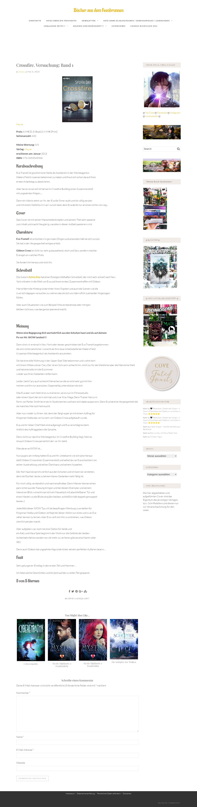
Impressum (70, 793)
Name (20, 736)
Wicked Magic (156, 437)
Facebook (162, 112)
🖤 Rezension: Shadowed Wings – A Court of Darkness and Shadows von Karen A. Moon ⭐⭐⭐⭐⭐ (162, 411)
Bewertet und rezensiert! (77, 598)
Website (20, 762)
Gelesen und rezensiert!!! (88, 26)
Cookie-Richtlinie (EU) (144, 26)
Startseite (35, 21)
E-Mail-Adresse (25, 749)
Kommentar (23, 692)
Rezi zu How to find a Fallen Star (163, 433)
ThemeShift (174, 803)
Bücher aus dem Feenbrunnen (98, 10)
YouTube (150, 112)
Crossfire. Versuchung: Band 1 (44, 65)
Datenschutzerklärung (86, 793)
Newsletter (89, 21)
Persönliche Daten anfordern (109, 793)
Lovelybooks (151, 116)
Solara (21, 72)
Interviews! (119, 26)
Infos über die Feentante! (61, 21)
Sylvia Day (34, 276)
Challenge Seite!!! (54, 26)
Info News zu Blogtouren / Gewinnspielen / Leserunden (136, 21)
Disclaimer (127, 793)
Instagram (175, 112)
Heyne (19, 124)
